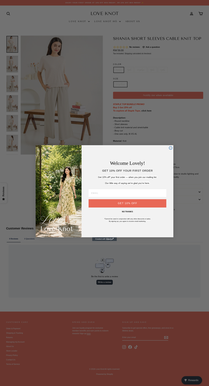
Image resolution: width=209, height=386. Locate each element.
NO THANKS (127, 212)
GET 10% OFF (127, 203)
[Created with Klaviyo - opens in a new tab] (104, 239)
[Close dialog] (170, 147)
